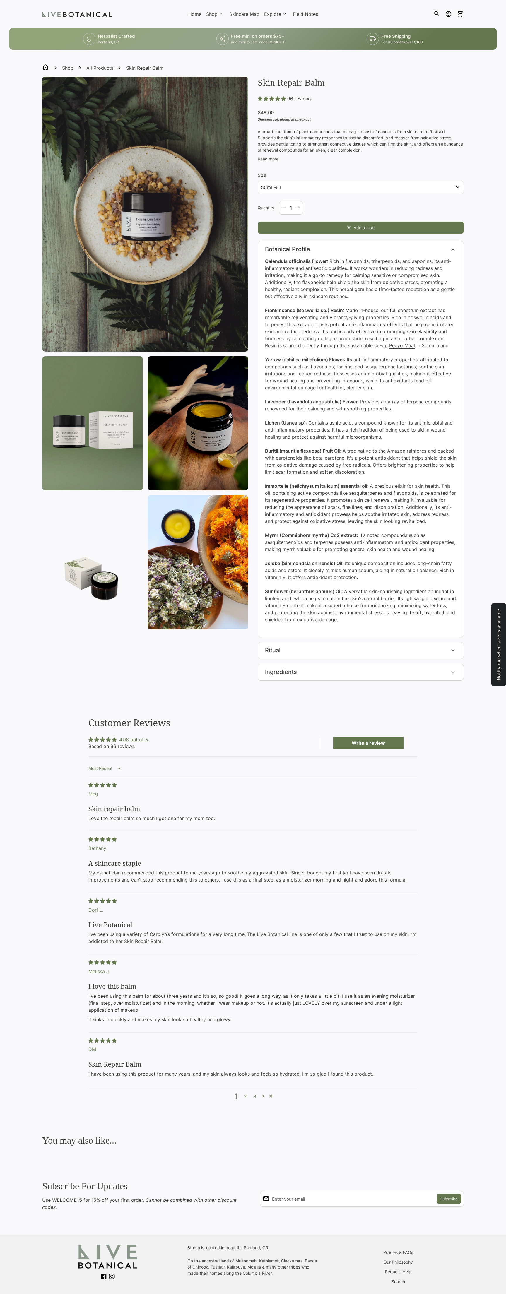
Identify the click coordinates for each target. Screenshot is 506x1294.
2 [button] (245, 1096)
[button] (272, 99)
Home (194, 14)
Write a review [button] (368, 743)
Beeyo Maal (402, 345)
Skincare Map (244, 14)
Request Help (398, 1271)
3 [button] (254, 1096)
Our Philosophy (398, 1261)
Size (262, 174)
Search (398, 1281)
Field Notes (305, 14)
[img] (102, 785)
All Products (99, 68)
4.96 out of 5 (133, 739)
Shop (67, 68)
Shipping (265, 119)
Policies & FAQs (398, 1252)
